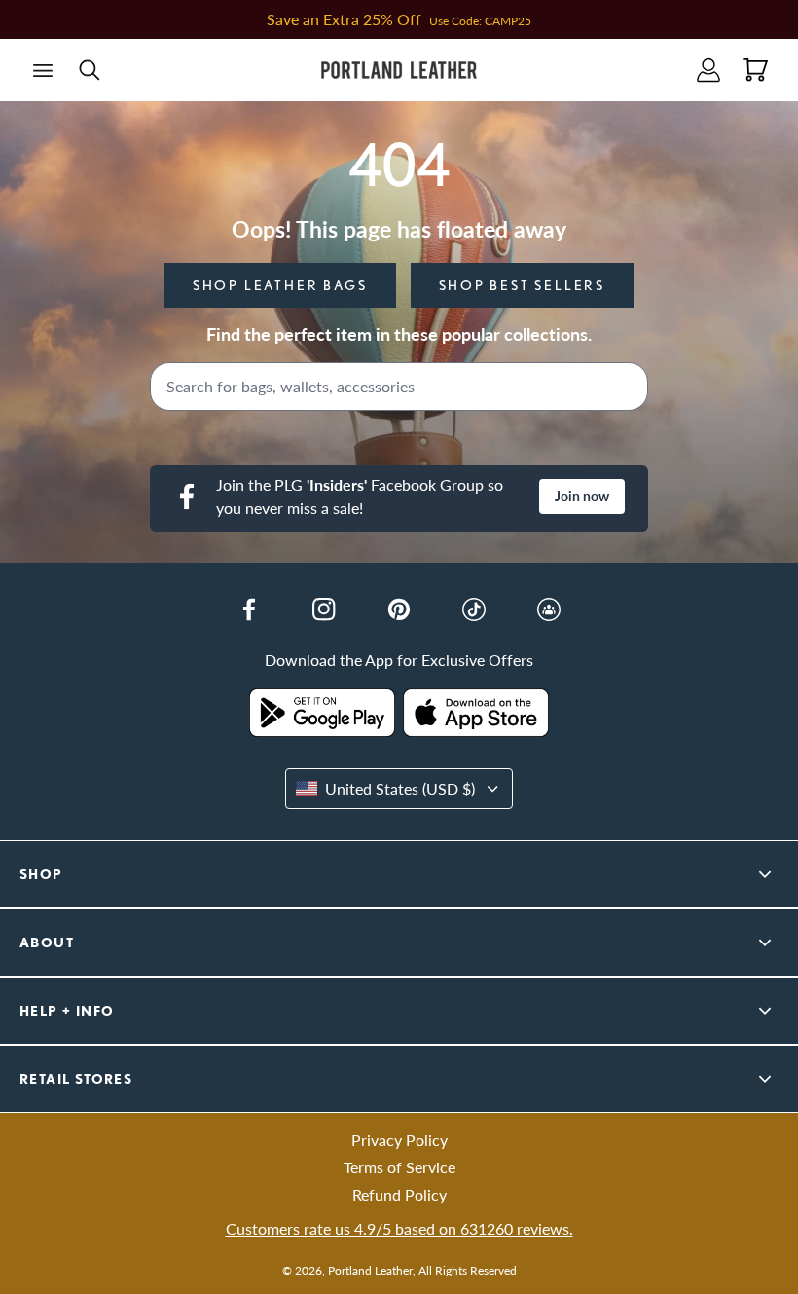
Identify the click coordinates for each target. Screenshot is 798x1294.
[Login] (708, 70)
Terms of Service (399, 1167)
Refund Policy (399, 1194)
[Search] (626, 386)
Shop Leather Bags (280, 285)
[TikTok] (474, 609)
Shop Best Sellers (522, 285)
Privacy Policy (399, 1139)
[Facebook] (249, 609)
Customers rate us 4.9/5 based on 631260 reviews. (399, 1228)
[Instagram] (324, 609)
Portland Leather (370, 1270)
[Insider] (549, 609)
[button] (42, 70)
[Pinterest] (399, 609)
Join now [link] (582, 496)
